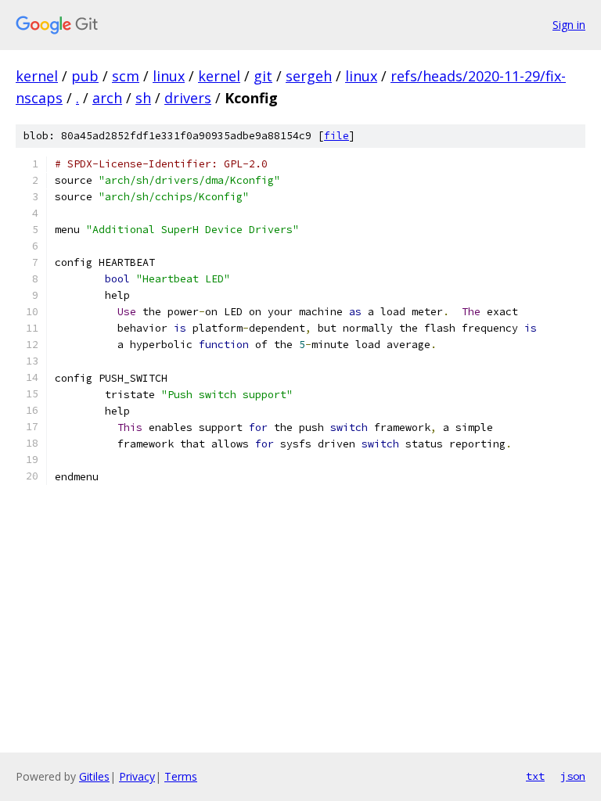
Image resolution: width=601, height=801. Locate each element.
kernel (37, 75)
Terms (180, 776)
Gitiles (94, 776)
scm (125, 75)
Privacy (137, 776)
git (263, 75)
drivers (187, 97)
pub (85, 75)
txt (535, 776)
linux (169, 75)
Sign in (568, 24)
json (572, 776)
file (336, 135)
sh (143, 97)
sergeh (309, 75)
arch (107, 97)
